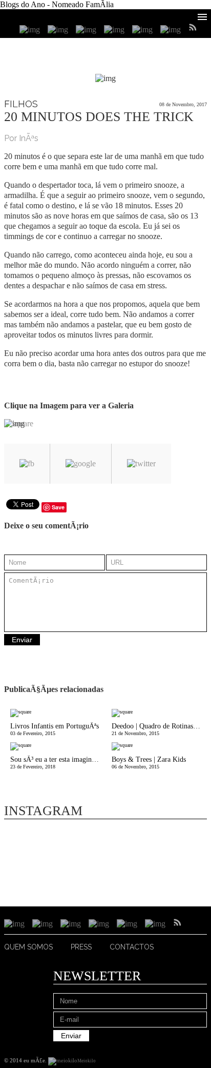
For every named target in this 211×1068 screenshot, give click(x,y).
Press (81, 947)
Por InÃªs (21, 138)
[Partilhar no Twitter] (141, 464)
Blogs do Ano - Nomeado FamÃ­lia (57, 4)
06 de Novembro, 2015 (149, 762)
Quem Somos (28, 947)
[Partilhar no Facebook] (27, 464)
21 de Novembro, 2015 (159, 729)
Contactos (132, 947)
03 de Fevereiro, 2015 (54, 729)
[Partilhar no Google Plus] (81, 464)
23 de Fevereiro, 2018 (58, 762)
